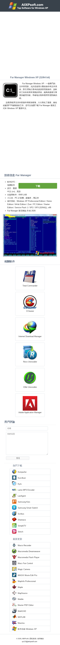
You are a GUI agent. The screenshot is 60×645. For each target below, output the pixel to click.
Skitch (20, 532)
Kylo (20, 484)
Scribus (21, 514)
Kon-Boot (22, 478)
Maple (20, 587)
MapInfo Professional (27, 581)
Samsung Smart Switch (28, 508)
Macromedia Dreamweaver (29, 551)
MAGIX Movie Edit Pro (27, 575)
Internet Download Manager (30, 336)
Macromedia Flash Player (28, 557)
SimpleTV (22, 526)
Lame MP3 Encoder (26, 490)
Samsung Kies (24, 502)
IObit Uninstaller (30, 387)
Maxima (21, 623)
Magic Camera (24, 569)
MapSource (22, 593)
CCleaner (30, 311)
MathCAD (22, 611)
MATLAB (21, 617)
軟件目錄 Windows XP (27, 629)
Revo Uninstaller (30, 362)
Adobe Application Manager (30, 412)
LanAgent (22, 496)
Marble (20, 599)
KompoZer (22, 472)
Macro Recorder (24, 545)
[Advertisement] (30, 43)
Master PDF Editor (25, 605)
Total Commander (30, 286)
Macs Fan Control (25, 563)
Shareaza (22, 520)
